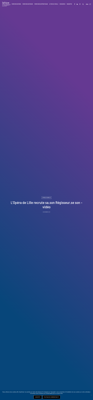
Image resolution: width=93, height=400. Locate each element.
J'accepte (37, 397)
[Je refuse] (91, 395)
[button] (88, 4)
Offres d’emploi (46, 197)
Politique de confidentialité (51, 397)
